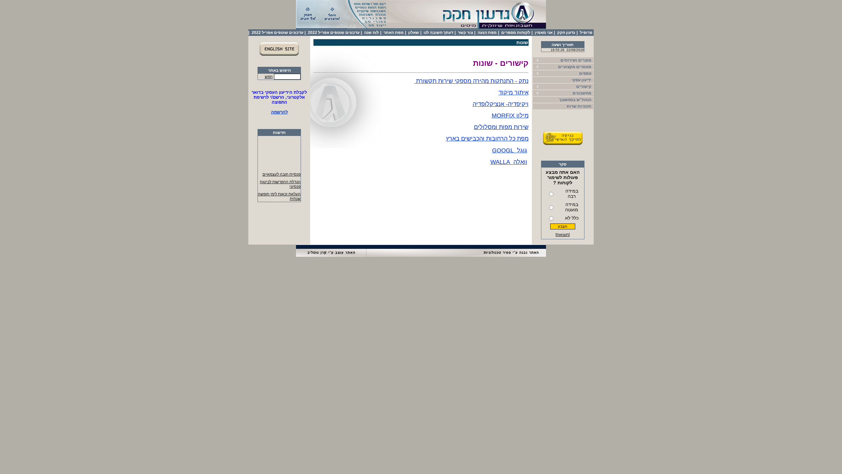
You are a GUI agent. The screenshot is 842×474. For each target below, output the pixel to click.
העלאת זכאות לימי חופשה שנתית (279, 194)
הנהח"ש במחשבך (575, 99)
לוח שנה (371, 32)
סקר (562, 164)
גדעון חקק (566, 32)
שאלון (413, 32)
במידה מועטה (571, 207)
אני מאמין (544, 32)
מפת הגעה (487, 32)
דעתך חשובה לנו (438, 32)
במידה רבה (571, 193)
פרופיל (586, 32)
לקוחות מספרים (515, 32)
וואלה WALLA (508, 162)
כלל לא (572, 218)
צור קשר (465, 32)
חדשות (279, 132)
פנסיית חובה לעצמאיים (281, 173)
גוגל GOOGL (509, 150)
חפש (269, 76)
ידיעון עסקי (581, 80)
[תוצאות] (563, 234)
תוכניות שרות (579, 106)
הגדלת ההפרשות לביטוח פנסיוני (280, 182)
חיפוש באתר (279, 70)
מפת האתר (394, 32)
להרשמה (279, 112)
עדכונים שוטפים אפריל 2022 (333, 32)
